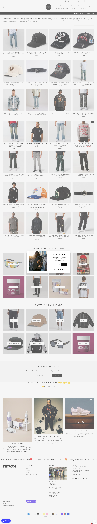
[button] (94, 523)
